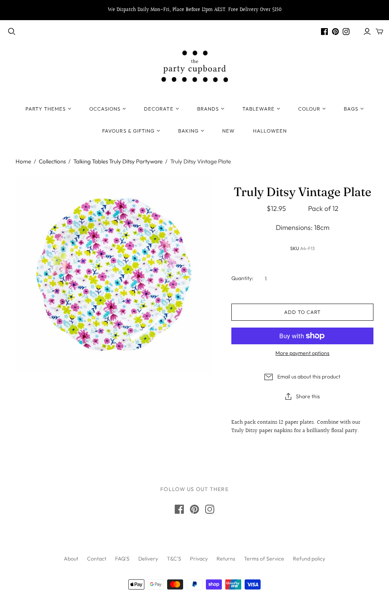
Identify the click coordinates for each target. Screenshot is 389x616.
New (228, 131)
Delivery (148, 558)
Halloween (269, 131)
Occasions (104, 109)
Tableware (258, 109)
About (71, 558)
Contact (96, 558)
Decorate (158, 109)
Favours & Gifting (128, 131)
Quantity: (242, 278)
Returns (226, 558)
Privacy (199, 558)
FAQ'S (122, 558)
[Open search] (12, 31)
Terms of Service (264, 558)
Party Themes (45, 109)
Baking (188, 131)
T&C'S (174, 558)
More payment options (302, 353)
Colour (309, 109)
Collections (52, 161)
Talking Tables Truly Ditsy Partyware (118, 161)
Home (23, 161)
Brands (208, 109)
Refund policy (309, 558)
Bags (351, 109)
